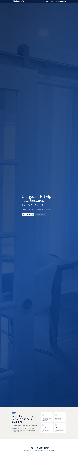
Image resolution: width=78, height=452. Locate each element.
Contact (52, 1)
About (43, 1)
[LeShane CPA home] (18, 1)
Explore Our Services (40, 214)
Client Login (58, 1)
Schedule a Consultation (27, 214)
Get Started (63, 1)
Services (47, 1)
